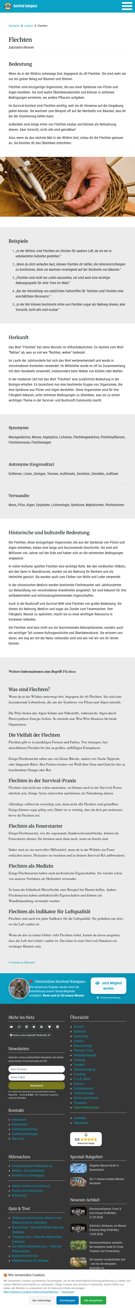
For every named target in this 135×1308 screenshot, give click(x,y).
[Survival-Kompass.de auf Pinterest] (41, 1027)
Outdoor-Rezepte (84, 1093)
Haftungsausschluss (25, 1129)
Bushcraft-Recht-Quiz (25, 1256)
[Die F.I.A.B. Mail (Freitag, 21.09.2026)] (78, 1211)
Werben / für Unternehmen (28, 1170)
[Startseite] (23, 6)
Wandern (79, 1065)
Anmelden (80, 1118)
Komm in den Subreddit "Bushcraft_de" (31, 1035)
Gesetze (78, 1041)
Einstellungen (67, 1300)
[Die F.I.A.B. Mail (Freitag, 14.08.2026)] (78, 1228)
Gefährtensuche (83, 1088)
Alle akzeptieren (93, 1300)
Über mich (18, 1138)
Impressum (19, 1119)
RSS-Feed (18, 1195)
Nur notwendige (42, 1300)
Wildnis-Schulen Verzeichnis (29, 1186)
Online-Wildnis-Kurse (86, 1107)
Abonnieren (36, 1085)
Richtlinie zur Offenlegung (28, 1175)
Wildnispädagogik (85, 1055)
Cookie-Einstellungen (25, 1134)
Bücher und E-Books (86, 1098)
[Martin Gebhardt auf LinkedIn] (26, 1027)
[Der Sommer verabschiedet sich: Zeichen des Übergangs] (78, 1262)
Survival (78, 1026)
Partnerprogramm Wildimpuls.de (32, 1166)
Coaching (79, 1074)
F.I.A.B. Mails (82, 1079)
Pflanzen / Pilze (83, 1050)
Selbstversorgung (84, 1069)
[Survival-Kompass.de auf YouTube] (11, 1027)
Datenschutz (19, 1124)
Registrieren (81, 1123)
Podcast (79, 1084)
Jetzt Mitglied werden (111, 985)
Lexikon (28, 25)
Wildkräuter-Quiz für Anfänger (30, 1260)
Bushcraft (80, 1031)
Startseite (14, 25)
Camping (79, 1060)
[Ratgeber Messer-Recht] (78, 1168)
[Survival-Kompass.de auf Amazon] (49, 1027)
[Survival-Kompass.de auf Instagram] (19, 1027)
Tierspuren (80, 1103)
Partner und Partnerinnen (27, 1191)
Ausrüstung (81, 1036)
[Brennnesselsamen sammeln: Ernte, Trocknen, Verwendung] (78, 1245)
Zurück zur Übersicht (23, 962)
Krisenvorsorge (83, 1045)
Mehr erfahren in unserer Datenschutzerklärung (31, 1291)
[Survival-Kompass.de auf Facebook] (34, 1027)
